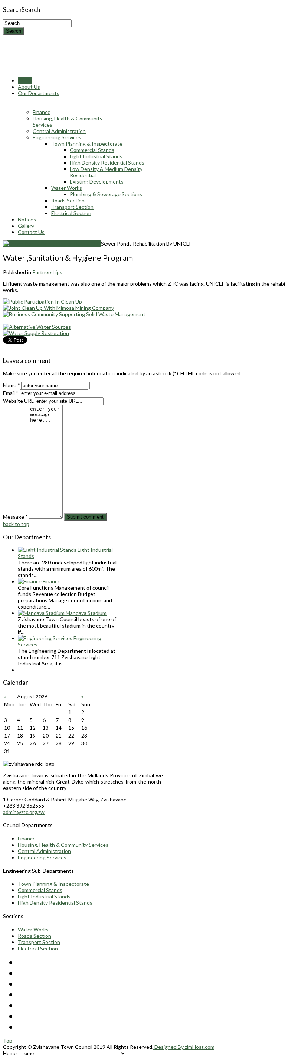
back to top (16, 524)
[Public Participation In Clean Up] (42, 301)
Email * (11, 393)
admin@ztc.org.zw (24, 812)
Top (7, 1040)
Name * (11, 385)
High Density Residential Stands (55, 902)
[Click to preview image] (52, 243)
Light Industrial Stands (44, 896)
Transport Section (39, 942)
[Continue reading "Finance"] (30, 581)
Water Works (33, 929)
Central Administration (44, 851)
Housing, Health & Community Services (63, 845)
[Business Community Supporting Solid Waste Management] (74, 314)
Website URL (18, 401)
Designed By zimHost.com (183, 1047)
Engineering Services (42, 857)
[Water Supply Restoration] (36, 333)
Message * (15, 516)
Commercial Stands (40, 890)
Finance (51, 581)
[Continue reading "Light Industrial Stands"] (48, 550)
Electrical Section (38, 948)
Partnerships (47, 272)
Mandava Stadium (86, 613)
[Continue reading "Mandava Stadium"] (42, 613)
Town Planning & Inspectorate (53, 884)
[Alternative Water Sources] (37, 327)
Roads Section (34, 936)
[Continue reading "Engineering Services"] (45, 638)
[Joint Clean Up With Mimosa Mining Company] (58, 308)
